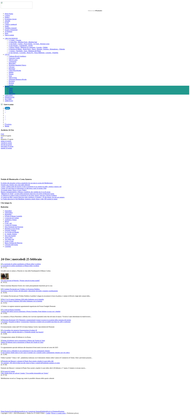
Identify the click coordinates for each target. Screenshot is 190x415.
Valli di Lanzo (13, 60)
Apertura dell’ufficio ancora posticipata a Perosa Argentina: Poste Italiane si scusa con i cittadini (30, 311)
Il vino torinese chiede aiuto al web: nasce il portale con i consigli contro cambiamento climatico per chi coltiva (35, 352)
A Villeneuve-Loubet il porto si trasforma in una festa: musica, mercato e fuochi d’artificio (29, 195)
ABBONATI (9, 101)
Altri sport (12, 93)
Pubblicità (44, 411)
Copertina (8, 246)
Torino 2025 (8, 237)
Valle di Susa (13, 77)
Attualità (7, 21)
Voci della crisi (9, 239)
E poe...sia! (8, 223)
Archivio (8, 124)
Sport (6, 33)
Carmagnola (12, 61)
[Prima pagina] (2, 104)
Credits (48, 413)
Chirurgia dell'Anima (11, 244)
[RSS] (5, 119)
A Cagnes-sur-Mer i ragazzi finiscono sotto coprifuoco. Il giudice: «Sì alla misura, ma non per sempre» (33, 197)
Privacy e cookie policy (58, 413)
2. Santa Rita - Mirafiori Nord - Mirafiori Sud (23, 42)
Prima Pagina (9, 14)
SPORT (7, 86)
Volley (11, 90)
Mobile (7, 126)
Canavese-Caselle (14, 58)
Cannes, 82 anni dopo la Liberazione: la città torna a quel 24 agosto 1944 (23, 188)
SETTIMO (8, 99)
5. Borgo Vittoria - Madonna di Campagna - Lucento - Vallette (28, 47)
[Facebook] (5, 110)
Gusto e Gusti (9, 241)
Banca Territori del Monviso (13, 243)
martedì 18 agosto (6, 148)
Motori (7, 221)
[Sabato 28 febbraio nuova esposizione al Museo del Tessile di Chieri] (23, 340)
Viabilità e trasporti (11, 28)
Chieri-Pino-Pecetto (15, 70)
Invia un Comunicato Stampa (31, 411)
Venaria (11, 74)
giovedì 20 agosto (6, 144)
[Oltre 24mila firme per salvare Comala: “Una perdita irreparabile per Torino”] (8, 371)
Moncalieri (12, 63)
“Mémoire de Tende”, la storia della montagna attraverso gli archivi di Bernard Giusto (27, 194)
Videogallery (9, 212)
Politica (7, 17)
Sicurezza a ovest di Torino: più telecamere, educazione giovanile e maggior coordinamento (29, 291)
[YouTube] (5, 115)
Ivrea (10, 76)
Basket (11, 92)
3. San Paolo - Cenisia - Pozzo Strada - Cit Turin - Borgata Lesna (29, 44)
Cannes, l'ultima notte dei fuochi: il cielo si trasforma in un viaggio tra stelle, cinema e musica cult (31, 186)
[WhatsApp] (5, 117)
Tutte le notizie (9, 35)
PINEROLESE (9, 97)
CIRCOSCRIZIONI (11, 38)
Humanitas (8, 214)
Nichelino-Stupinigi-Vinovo (17, 65)
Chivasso (11, 67)
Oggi (2, 134)
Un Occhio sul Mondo (12, 232)
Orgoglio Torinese (10, 230)
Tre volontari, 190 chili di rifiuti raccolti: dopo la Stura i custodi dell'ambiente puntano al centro (30, 363)
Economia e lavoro (11, 19)
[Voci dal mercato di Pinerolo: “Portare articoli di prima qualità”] (5, 279)
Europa (11, 85)
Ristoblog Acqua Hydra (12, 228)
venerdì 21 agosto (6, 143)
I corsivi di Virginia (11, 225)
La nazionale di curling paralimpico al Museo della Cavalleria (20, 266)
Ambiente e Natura (11, 220)
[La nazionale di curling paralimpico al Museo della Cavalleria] (21, 264)
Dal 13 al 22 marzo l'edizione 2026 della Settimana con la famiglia (21, 301)
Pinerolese (12, 69)
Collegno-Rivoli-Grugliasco (17, 56)
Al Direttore (8, 31)
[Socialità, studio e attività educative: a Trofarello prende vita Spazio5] (19, 330)
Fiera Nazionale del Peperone (14, 227)
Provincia (12, 81)
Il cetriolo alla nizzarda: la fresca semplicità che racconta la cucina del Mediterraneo (27, 183)
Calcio (11, 88)
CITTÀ (7, 54)
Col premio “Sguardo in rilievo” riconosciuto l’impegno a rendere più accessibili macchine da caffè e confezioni (35, 322)
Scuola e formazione (11, 30)
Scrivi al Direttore (52, 411)
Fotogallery (8, 211)
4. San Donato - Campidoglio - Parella (21, 45)
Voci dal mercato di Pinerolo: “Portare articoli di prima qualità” (20, 280)
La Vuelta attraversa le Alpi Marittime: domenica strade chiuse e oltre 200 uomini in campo (29, 199)
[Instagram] (5, 112)
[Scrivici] (5, 122)
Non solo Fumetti (10, 236)
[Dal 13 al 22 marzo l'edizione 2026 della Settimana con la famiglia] (22, 299)
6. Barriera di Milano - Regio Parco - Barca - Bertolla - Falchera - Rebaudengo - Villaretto (37, 49)
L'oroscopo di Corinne (12, 218)
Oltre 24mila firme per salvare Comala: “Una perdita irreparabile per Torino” (24, 373)
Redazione (18, 411)
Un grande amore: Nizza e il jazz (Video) (13, 190)
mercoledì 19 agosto (7, 146)
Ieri (2, 137)
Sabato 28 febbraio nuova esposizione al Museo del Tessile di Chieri (22, 342)
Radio (7, 108)
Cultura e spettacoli (11, 24)
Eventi (7, 22)
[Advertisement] (15, 163)
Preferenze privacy (73, 413)
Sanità (7, 26)
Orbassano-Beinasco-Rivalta (18, 79)
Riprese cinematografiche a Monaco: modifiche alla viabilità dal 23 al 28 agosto (25, 192)
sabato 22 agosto (6, 141)
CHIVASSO (9, 95)
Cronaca (7, 15)
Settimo (11, 72)
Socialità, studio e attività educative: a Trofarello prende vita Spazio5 (22, 332)
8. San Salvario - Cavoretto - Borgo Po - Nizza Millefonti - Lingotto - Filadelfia (33, 53)
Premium (61, 411)
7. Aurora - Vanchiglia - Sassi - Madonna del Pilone (25, 51)
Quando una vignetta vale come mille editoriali (15, 185)
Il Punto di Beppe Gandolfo (13, 216)
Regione (11, 83)
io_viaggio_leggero (11, 234)
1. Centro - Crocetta (15, 40)
